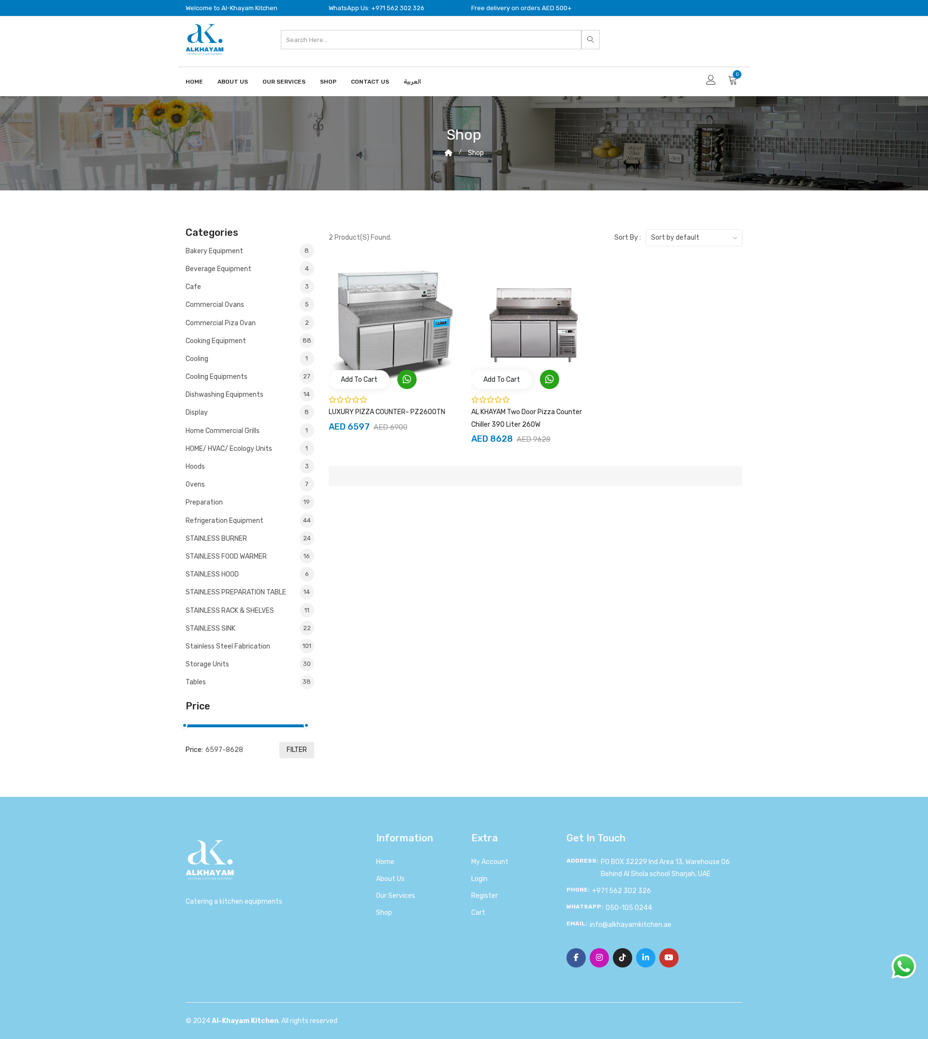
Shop (328, 81)
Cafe (247, 287)
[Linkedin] (645, 957)
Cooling (247, 359)
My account (489, 862)
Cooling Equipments (248, 377)
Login (479, 879)
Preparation (248, 502)
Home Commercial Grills (247, 431)
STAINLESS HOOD (247, 574)
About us (390, 879)
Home (194, 81)
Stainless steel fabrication (248, 646)
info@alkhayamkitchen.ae (630, 925)
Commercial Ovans (247, 305)
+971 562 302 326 (621, 891)
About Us (233, 81)
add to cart (359, 379)
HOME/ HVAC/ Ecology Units (247, 449)
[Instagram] (599, 957)
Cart (478, 913)
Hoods (247, 466)
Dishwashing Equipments (248, 394)
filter (297, 750)
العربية (412, 81)
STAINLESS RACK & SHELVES (247, 610)
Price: (194, 750)
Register (484, 896)
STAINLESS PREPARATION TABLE (248, 592)
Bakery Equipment (247, 251)
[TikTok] (622, 957)
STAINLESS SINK (248, 628)
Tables (248, 682)
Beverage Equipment (247, 269)
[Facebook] (576, 957)
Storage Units (248, 664)
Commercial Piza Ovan (247, 323)
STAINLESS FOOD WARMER (248, 556)
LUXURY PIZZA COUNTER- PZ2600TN (387, 412)
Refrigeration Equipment (248, 521)
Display (247, 412)
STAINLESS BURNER (248, 538)
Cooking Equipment (248, 341)
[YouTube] (669, 957)
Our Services (283, 81)
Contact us (370, 81)
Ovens (247, 484)
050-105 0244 (629, 908)
